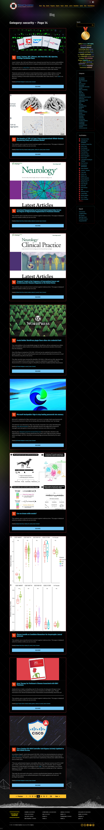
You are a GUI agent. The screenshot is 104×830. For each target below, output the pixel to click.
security (26, 82)
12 (32, 796)
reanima (84, 62)
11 (30, 796)
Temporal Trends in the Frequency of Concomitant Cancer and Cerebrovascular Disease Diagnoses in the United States (38, 282)
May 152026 (14, 340)
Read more (37, 86)
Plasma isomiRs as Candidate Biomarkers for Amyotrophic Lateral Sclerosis (39, 635)
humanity (92, 54)
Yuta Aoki (83, 172)
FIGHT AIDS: (27, 816)
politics (81, 62)
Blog (44, 6)
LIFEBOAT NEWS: (45, 812)
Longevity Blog (82, 213)
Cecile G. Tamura (85, 170)
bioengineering (82, 106)
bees (80, 103)
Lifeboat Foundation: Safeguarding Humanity (22, 6)
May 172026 (14, 211)
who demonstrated (22, 426)
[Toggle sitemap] (90, 2)
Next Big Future (83, 217)
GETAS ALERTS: (81, 812)
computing (81, 122)
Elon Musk (81, 85)
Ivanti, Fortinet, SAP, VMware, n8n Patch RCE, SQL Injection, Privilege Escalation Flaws (37, 57)
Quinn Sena (84, 146)
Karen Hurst (84, 157)
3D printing (81, 78)
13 (35, 796)
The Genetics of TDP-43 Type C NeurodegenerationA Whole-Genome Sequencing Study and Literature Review (40, 139)
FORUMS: (62, 819)
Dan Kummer (84, 163)
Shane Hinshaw (85, 178)
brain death (80, 51)
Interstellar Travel (91, 56)
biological (81, 107)
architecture (82, 95)
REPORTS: (44, 816)
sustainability (84, 65)
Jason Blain (84, 193)
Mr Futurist (81, 215)
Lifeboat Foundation (18, 825)
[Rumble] (93, 825)
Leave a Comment (32, 82)
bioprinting (81, 110)
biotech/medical (28, 150)
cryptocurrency (87, 51)
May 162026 (14, 282)
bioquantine (89, 45)
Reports (57, 6)
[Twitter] (85, 825)
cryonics (81, 126)
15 (41, 796)
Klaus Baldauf (84, 168)
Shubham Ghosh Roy (20, 150)
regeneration (82, 64)
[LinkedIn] (88, 825)
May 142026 (14, 684)
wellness (89, 67)
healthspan (88, 54)
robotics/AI (37, 150)
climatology (82, 119)
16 (44, 796)
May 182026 (14, 139)
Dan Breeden (84, 148)
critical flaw (26, 67)
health (82, 55)
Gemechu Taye (85, 154)
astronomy (81, 98)
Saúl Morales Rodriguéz (20, 82)
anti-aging (90, 44)
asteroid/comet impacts (85, 97)
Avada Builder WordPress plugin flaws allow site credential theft (39, 340)
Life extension (89, 58)
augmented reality (83, 100)
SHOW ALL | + (81, 201)
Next (56, 796)
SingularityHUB (83, 220)
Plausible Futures (83, 219)
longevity (85, 60)
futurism (92, 52)
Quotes (81, 6)
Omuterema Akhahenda (84, 165)
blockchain (91, 49)
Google (79, 54)
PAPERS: (44, 819)
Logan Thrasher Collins (20, 704)
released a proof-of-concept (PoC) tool (30, 432)
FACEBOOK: (27, 812)
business (81, 116)
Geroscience (82, 211)
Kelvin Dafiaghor (85, 156)
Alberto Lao (84, 176)
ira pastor (81, 58)
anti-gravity (82, 94)
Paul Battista (84, 152)
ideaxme (79, 56)
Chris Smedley (84, 199)
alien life (81, 92)
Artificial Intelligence (83, 45)
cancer (83, 51)
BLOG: (43, 814)
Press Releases (91, 6)
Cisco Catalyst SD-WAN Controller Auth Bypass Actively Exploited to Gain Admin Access (40, 749)
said (59, 76)
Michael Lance (84, 191)
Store (85, 6)
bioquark (83, 47)
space (80, 65)
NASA (89, 60)
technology (90, 65)
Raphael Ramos (85, 180)
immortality (84, 56)
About (40, 6)
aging (80, 44)
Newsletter (76, 6)
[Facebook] (82, 825)
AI (82, 44)
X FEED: (26, 814)
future (89, 52)
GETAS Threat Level (14, 815)
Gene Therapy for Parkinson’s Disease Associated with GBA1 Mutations (37, 684)
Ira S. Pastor (84, 197)
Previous (20, 796)
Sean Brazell (84, 183)
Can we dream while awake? (27, 513)
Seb (82, 189)
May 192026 (14, 57)
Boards (47, 6)
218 (51, 796)
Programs (52, 6)
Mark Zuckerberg (83, 89)
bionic (80, 109)
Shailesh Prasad (85, 150)
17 (46, 796)
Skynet (80, 88)
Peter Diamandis (83, 81)
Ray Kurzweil (82, 84)
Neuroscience (92, 60)
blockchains (82, 114)
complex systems (83, 120)
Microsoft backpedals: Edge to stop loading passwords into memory (40, 414)
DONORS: (62, 814)
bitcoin (87, 49)
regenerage (89, 62)
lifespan (80, 60)
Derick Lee (83, 174)
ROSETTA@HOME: (28, 819)
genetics (32, 150)
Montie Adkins (84, 195)
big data (81, 104)
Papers (62, 6)
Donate (66, 6)
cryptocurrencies (83, 128)
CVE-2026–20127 (17, 756)
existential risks (81, 52)
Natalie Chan (84, 182)
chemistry (81, 117)
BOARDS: (80, 814)
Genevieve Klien (85, 139)
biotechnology (82, 49)
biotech (89, 47)
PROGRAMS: (80, 816)
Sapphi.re (32, 825)
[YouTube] (90, 825)
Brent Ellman (84, 187)
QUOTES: (79, 819)
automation (82, 101)
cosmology (81, 123)
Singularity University (84, 86)
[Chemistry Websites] (85, 34)
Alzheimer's (85, 44)
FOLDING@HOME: (63, 816)
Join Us (70, 6)
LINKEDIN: (62, 812)
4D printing (81, 79)
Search (92, 25)
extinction (85, 52)
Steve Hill (83, 185)
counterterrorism (83, 125)
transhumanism (83, 67)
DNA (80, 82)
